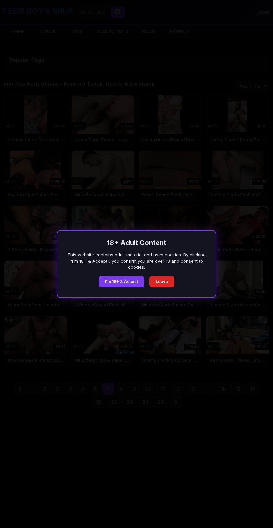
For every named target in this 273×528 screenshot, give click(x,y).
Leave (162, 281)
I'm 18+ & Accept (121, 281)
